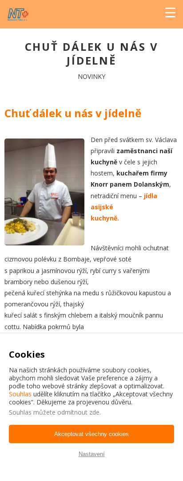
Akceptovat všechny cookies (91, 434)
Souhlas (20, 394)
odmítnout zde (78, 412)
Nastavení (92, 454)
